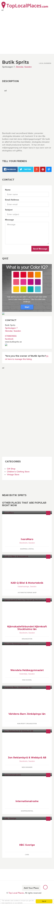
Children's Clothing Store (18, 471)
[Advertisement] (13, 412)
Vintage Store (13, 474)
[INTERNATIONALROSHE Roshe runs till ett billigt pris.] (27, 774)
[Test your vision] (27, 288)
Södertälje (23, 674)
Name (8, 190)
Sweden (28, 67)
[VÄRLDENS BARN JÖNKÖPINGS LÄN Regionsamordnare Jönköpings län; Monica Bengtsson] (27, 687)
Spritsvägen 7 (11, 328)
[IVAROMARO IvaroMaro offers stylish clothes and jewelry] (27, 512)
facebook (9, 339)
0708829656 (11, 336)
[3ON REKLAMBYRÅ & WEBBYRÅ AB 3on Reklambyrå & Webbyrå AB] (27, 730)
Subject (9, 210)
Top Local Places (16, 893)
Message (9, 220)
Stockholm (23, 543)
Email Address (12, 200)
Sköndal (19, 67)
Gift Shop (11, 469)
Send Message (40, 249)
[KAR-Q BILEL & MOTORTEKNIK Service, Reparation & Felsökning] (27, 556)
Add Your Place (31, 888)
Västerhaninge (23, 587)
